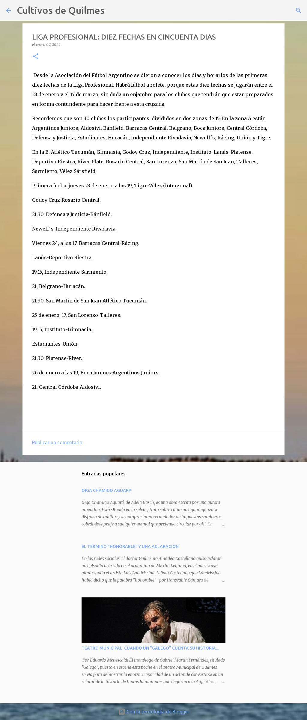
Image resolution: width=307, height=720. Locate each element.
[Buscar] (113, 10)
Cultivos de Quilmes (61, 10)
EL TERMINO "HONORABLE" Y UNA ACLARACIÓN (130, 546)
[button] (35, 57)
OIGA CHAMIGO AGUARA (107, 490)
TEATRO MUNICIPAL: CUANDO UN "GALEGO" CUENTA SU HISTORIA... (150, 648)
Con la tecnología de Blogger (157, 711)
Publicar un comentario (57, 442)
